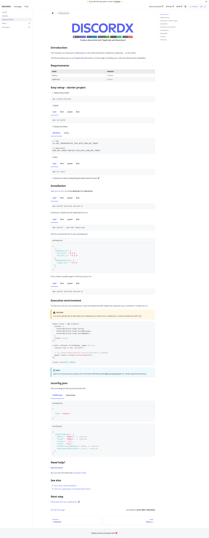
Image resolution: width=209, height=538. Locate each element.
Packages (18, 6)
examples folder (79, 473)
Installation (164, 24)
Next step (163, 40)
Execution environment (168, 27)
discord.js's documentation (65, 485)
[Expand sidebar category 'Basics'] (29, 23)
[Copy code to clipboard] (152, 98)
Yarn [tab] (62, 112)
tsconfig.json (164, 30)
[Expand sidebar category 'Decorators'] (29, 27)
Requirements (164, 17)
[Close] (206, 1)
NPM (178, 6)
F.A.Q (26, 6)
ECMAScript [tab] (57, 395)
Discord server (155, 6)
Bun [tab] (78, 112)
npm (56, 191)
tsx (146, 306)
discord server (57, 468)
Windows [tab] (56, 133)
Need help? (164, 33)
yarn (63, 191)
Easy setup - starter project (169, 21)
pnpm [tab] (70, 112)
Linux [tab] (66, 133)
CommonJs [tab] (70, 395)
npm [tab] (54, 112)
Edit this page (59, 510)
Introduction (164, 14)
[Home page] (53, 13)
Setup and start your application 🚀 (65, 502)
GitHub (117, 1)
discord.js (80, 53)
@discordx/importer (113, 374)
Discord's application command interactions (72, 489)
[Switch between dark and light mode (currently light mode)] (185, 6)
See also (163, 36)
